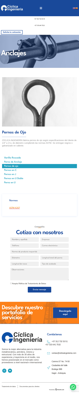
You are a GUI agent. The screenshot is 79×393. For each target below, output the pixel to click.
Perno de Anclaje (13, 162)
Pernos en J (10, 174)
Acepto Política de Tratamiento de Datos (29, 284)
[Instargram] (4, 371)
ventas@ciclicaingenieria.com (64, 353)
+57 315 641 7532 (39, 25)
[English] (74, 8)
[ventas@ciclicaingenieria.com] (48, 353)
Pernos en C (10, 170)
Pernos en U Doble (13, 178)
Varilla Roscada (12, 158)
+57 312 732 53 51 (39, 19)
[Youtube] (10, 371)
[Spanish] (76, 8)
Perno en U (10, 182)
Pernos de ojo (11, 166)
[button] (73, 387)
